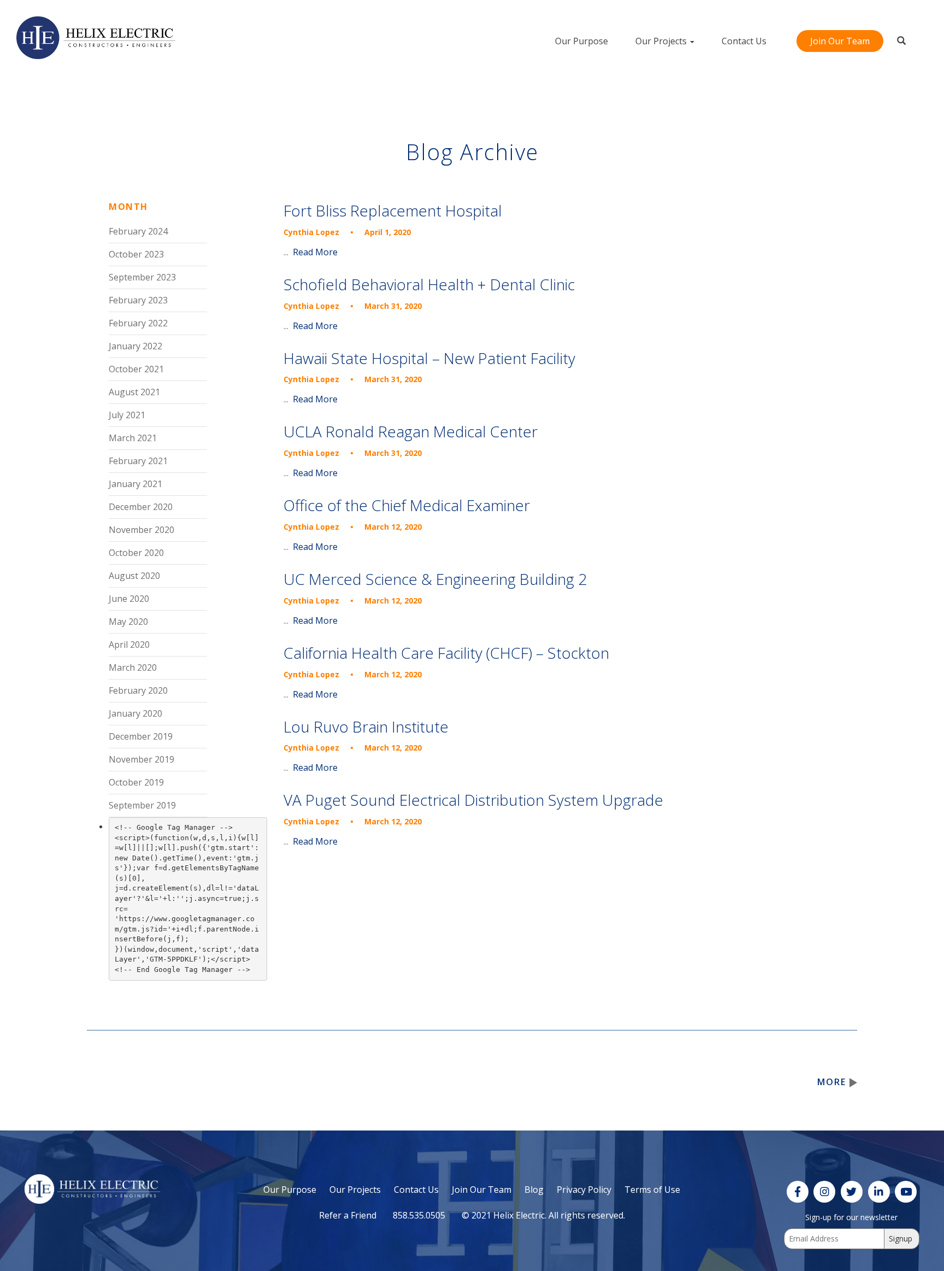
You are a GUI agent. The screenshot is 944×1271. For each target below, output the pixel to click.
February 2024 (138, 231)
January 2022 (135, 346)
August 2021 (134, 392)
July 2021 (127, 415)
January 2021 (135, 484)
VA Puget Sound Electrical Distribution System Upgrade (473, 800)
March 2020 (133, 667)
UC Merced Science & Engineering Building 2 (435, 579)
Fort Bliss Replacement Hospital (393, 210)
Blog (534, 1190)
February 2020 (138, 690)
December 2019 (141, 736)
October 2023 (136, 254)
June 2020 (129, 599)
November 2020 (141, 530)
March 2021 (133, 438)
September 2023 (142, 277)
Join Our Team (840, 41)
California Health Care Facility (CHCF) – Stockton (446, 653)
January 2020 (135, 713)
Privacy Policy (584, 1190)
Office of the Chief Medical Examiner (407, 505)
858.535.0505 (419, 1215)
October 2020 (136, 553)
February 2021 (138, 461)
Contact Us (744, 41)
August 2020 (134, 576)
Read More (315, 252)
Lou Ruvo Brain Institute (366, 726)
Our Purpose (581, 41)
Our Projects (662, 41)
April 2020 (129, 645)
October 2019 (136, 782)
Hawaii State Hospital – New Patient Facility (429, 358)
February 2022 (138, 323)
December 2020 (141, 507)
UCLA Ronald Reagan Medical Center (411, 431)
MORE (833, 1082)
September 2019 (142, 805)
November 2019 (141, 759)
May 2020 (128, 622)
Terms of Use (652, 1190)
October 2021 (136, 369)
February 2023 (138, 300)
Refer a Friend (347, 1215)
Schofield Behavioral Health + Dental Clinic (429, 284)
